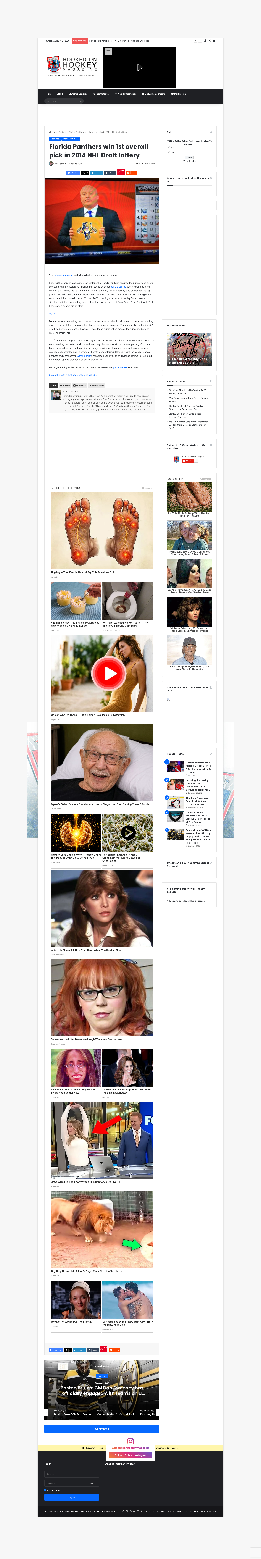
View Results (189, 161)
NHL (61, 93)
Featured (63, 132)
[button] (139, 67)
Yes (172, 147)
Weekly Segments (126, 93)
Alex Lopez (59, 164)
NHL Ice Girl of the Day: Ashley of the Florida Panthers (188, 361)
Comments (102, 1428)
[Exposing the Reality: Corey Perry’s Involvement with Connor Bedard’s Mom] (175, 784)
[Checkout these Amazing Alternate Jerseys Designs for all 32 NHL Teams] (175, 816)
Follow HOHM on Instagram (130, 1455)
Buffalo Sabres (118, 286)
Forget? (93, 1483)
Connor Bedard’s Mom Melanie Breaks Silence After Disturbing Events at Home (198, 767)
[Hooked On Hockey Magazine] (71, 65)
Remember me (53, 1490)
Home (50, 93)
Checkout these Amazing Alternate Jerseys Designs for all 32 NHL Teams (102, 1391)
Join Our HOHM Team (194, 1511)
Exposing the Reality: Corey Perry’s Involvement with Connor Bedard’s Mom (198, 785)
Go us (52, 313)
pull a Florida (120, 367)
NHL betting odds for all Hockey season (186, 901)
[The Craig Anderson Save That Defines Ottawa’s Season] (175, 802)
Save (122, 170)
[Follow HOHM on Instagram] (130, 1442)
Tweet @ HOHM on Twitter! (119, 1463)
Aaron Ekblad (84, 355)
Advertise (211, 1511)
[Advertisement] (130, 113)
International (102, 93)
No (172, 152)
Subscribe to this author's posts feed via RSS (73, 374)
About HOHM (152, 1511)
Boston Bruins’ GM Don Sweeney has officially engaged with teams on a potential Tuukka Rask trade (198, 836)
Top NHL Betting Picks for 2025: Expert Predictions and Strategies (120, 41)
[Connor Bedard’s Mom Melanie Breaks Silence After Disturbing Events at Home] (175, 766)
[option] (102, 1390)
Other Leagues (79, 93)
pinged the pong (64, 275)
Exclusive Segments (154, 93)
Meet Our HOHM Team (171, 1511)
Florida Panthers (71, 138)
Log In (71, 1497)
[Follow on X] (66, 164)
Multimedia (180, 93)
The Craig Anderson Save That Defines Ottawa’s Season (197, 801)
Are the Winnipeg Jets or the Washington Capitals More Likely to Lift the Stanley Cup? (188, 424)
